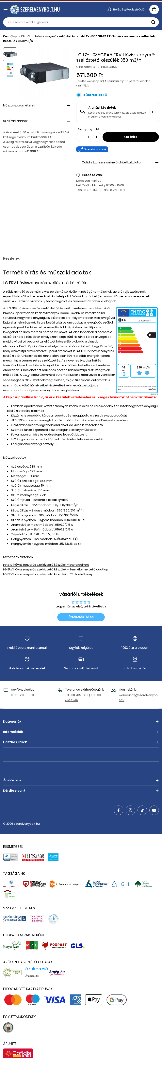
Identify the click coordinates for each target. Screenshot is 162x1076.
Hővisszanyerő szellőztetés (55, 36)
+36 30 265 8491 (88, 190)
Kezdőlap (10, 36)
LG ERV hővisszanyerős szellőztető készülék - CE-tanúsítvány (47, 574)
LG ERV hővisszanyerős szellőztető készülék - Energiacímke (46, 565)
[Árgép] (59, 972)
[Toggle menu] (5, 9)
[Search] (153, 22)
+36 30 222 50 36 (114, 190)
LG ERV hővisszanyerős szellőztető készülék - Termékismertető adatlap (55, 569)
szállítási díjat (116, 81)
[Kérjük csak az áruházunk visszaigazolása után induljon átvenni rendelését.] (152, 112)
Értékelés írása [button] (81, 617)
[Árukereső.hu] (14, 972)
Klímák (26, 36)
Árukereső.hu (32, 976)
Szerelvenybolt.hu (27, 824)
